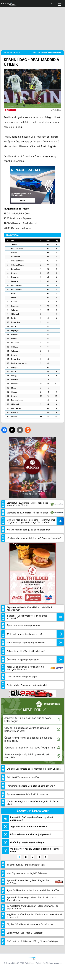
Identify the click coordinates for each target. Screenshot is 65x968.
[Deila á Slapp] (28, 430)
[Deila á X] (12, 430)
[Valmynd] (60, 4)
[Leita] (52, 4)
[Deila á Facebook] (4, 430)
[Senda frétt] (20, 430)
